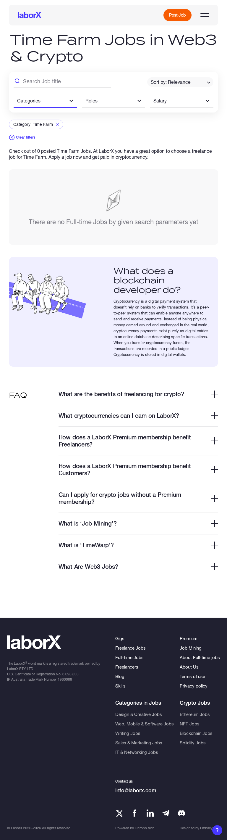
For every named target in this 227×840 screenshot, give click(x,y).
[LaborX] (29, 15)
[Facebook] (134, 813)
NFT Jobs (190, 723)
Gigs (119, 638)
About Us (189, 666)
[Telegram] (165, 813)
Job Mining (191, 648)
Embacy (206, 828)
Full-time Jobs (129, 657)
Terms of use (192, 676)
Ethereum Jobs (195, 714)
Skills (120, 685)
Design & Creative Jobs (138, 714)
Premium (188, 638)
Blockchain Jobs (196, 733)
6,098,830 (70, 674)
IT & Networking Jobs (136, 752)
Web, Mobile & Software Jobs (144, 723)
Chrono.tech (145, 828)
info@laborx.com (135, 790)
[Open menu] (204, 15)
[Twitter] (118, 813)
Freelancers (126, 666)
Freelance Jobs (130, 648)
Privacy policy (193, 685)
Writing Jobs (127, 733)
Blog (119, 676)
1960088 (65, 679)
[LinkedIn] (150, 813)
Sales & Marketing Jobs (138, 742)
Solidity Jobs (193, 742)
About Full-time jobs (200, 657)
